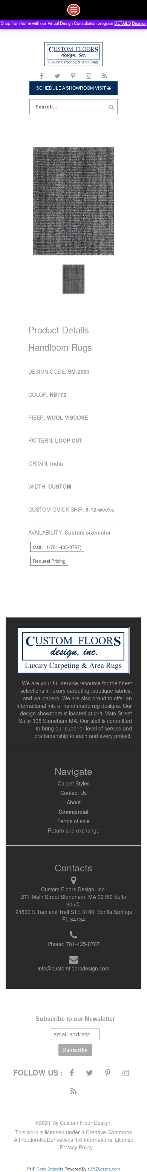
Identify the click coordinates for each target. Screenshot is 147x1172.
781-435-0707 (83, 943)
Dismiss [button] (139, 23)
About (74, 802)
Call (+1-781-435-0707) (57, 547)
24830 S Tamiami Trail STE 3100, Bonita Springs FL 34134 (73, 915)
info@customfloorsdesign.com (74, 968)
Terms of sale (73, 821)
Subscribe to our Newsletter (75, 1019)
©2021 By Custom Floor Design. (73, 1122)
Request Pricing (49, 561)
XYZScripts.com (105, 1169)
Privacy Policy (76, 1147)
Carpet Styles (74, 783)
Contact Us (73, 792)
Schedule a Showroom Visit (71, 88)
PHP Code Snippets (45, 1169)
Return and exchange (74, 830)
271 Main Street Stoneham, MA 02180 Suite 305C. (73, 900)
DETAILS (122, 23)
